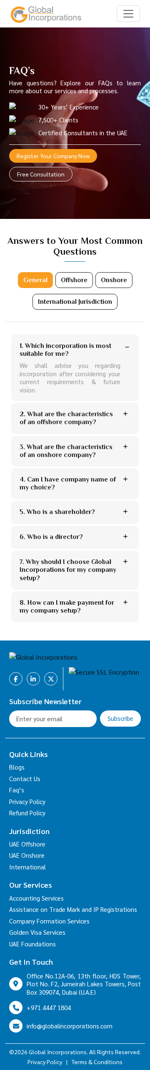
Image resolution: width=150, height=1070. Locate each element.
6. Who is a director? (51, 537)
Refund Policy (27, 813)
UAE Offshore (27, 844)
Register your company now (53, 155)
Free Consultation (41, 174)
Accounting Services (36, 898)
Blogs (17, 767)
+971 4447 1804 (49, 1007)
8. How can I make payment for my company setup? (67, 606)
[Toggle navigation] (128, 13)
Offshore (74, 280)
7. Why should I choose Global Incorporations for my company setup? (68, 569)
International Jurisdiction (75, 301)
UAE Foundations (32, 944)
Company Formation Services (49, 921)
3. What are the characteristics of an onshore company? (66, 451)
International (27, 867)
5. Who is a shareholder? (57, 512)
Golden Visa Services (37, 932)
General (35, 280)
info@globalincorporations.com (69, 1026)
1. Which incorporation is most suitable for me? (65, 349)
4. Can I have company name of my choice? (68, 483)
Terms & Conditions (97, 1061)
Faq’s (16, 790)
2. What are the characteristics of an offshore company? (66, 418)
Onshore (114, 280)
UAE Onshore (27, 855)
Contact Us (24, 778)
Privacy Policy (27, 801)
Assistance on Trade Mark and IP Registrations (73, 909)
